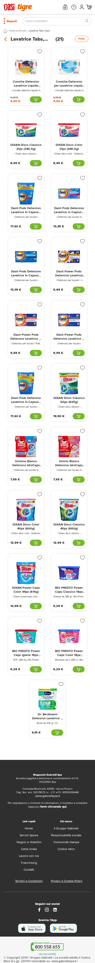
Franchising (29, 863)
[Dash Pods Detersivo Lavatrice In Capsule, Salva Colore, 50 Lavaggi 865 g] (26, 383)
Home (29, 828)
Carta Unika (29, 849)
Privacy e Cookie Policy (66, 881)
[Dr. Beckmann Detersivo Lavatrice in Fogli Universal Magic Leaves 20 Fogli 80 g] (47, 699)
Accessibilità (47, 954)
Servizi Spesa (29, 835)
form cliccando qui (53, 806)
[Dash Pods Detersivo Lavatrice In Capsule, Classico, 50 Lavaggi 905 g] (26, 193)
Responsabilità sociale (66, 835)
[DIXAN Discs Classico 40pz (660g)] (69, 509)
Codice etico (66, 849)
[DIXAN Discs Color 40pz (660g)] (26, 509)
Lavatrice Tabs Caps (39, 30)
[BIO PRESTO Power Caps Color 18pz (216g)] (69, 636)
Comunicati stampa (66, 842)
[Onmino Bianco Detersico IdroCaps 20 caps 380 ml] (26, 446)
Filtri (81, 39)
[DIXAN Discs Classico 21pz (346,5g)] (26, 130)
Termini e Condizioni (29, 881)
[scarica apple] (32, 928)
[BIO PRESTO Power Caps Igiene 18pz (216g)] (26, 636)
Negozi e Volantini (29, 842)
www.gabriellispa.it (47, 796)
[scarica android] (63, 928)
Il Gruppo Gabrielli (66, 828)
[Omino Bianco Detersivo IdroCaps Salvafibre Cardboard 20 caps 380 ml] (69, 446)
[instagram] (47, 909)
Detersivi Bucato (18, 30)
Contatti (29, 870)
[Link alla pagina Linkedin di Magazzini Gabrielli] (55, 909)
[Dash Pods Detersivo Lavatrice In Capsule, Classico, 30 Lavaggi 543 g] (26, 256)
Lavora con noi (29, 856)
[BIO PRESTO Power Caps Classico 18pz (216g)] (69, 573)
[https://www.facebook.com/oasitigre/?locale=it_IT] (39, 909)
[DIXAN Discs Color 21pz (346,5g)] (69, 130)
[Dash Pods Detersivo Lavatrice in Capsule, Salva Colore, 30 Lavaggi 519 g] (69, 193)
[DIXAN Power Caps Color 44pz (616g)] (26, 573)
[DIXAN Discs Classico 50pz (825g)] (69, 383)
